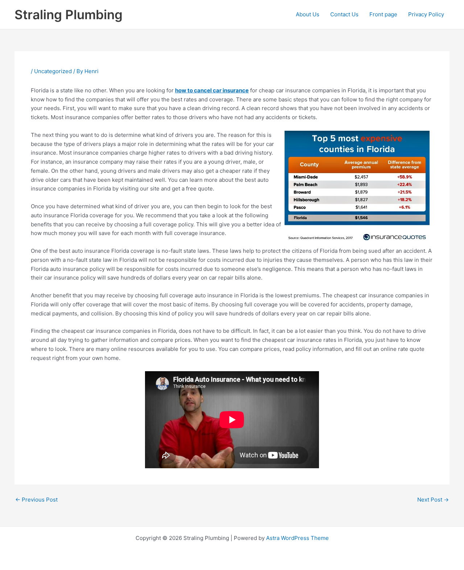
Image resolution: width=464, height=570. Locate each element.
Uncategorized (53, 71)
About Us (307, 14)
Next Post (433, 499)
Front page (383, 14)
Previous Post (36, 499)
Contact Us (344, 14)
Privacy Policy (426, 14)
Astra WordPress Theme (297, 538)
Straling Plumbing (68, 14)
